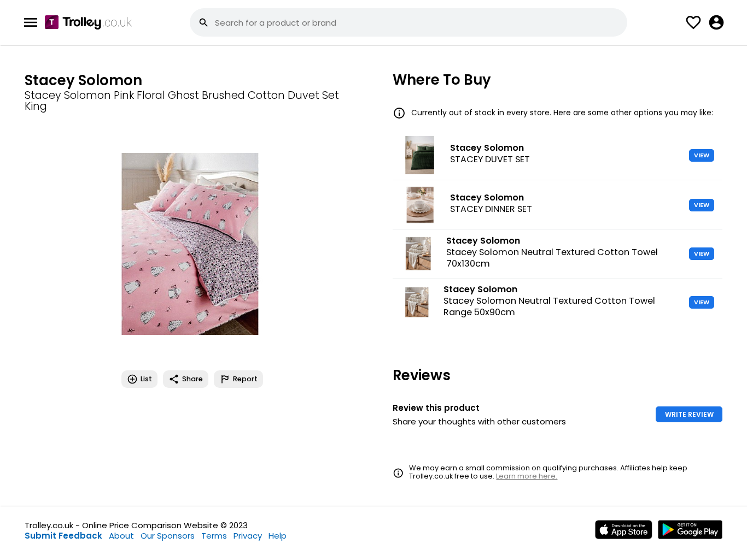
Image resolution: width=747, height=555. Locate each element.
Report (245, 379)
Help (278, 535)
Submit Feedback (63, 535)
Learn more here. (526, 476)
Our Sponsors (168, 535)
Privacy (248, 535)
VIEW (701, 155)
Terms (214, 535)
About (121, 535)
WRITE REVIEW (689, 414)
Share (192, 379)
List (146, 379)
